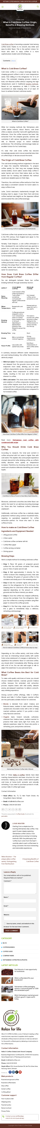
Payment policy (6, 1105)
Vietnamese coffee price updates (15, 960)
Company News (8, 956)
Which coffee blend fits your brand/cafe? (24, 979)
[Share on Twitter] (9, 809)
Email (6, 906)
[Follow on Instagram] (13, 1072)
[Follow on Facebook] (10, 1072)
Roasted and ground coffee (10, 1079)
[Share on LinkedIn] (19, 809)
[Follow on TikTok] (16, 1072)
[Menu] (2, 6)
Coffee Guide (20, 19)
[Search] (38, 7)
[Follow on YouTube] (20, 1072)
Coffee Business (9, 947)
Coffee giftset (6, 1092)
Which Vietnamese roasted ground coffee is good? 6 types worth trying (26, 997)
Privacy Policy (5, 1111)
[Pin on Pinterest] (16, 809)
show (13, 61)
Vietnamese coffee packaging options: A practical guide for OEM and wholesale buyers (26, 988)
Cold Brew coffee (7, 44)
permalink (4, 816)
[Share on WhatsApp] (2, 809)
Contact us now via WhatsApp (15, 1116)
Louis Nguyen (27, 28)
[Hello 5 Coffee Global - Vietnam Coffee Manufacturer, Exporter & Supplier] (20, 7)
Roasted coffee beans (8, 1083)
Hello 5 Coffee (19, 775)
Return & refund (6, 1108)
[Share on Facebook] (6, 809)
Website (6, 915)
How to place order (7, 1099)
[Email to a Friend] (13, 809)
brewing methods (32, 84)
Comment (8, 881)
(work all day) (15, 1118)
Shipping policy (6, 1102)
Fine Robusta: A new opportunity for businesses (25, 970)
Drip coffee (5, 1086)
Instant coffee (5, 1089)
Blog (5, 943)
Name (6, 897)
